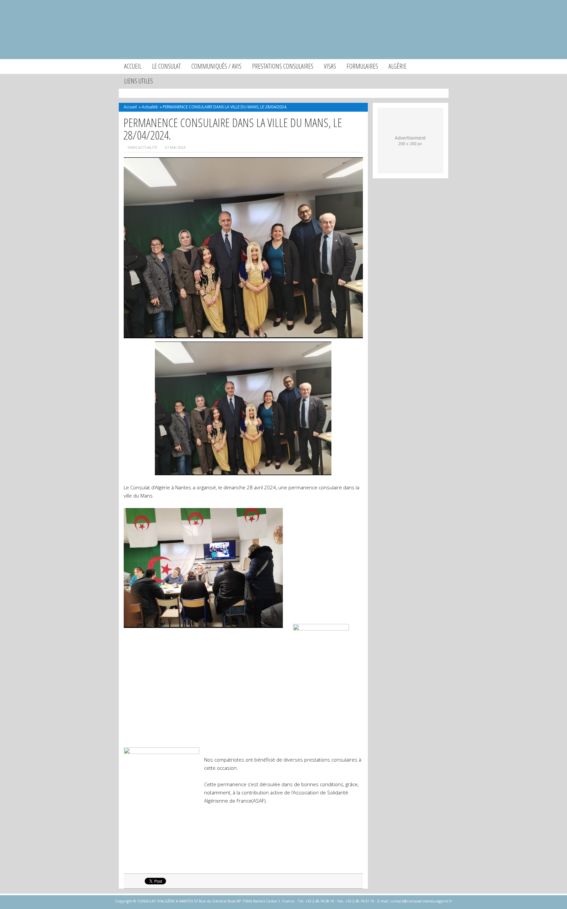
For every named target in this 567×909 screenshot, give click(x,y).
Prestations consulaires (282, 66)
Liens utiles (138, 81)
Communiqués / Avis (216, 66)
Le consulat (166, 66)
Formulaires (362, 66)
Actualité (150, 107)
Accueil (132, 66)
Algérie (397, 66)
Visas (330, 66)
